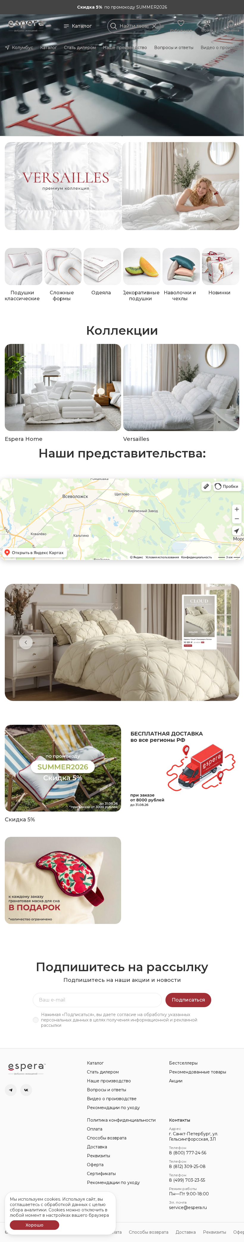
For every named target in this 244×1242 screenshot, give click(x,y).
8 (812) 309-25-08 (187, 1166)
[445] (181, 186)
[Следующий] (218, 642)
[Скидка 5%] (63, 768)
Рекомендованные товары (197, 1072)
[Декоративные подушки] (142, 266)
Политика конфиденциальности (121, 1120)
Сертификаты (101, 1173)
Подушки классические (22, 295)
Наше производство (125, 47)
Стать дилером (80, 47)
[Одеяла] (102, 266)
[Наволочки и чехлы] (181, 266)
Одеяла (101, 292)
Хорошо (34, 1225)
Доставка (97, 1147)
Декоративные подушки (140, 295)
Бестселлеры (183, 1063)
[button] (181, 26)
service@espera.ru (188, 1207)
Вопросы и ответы (173, 47)
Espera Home (24, 439)
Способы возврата (106, 1138)
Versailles (136, 439)
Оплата (94, 1129)
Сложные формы (62, 295)
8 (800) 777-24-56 (187, 1152)
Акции (175, 1081)
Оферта (95, 1164)
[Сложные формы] (63, 266)
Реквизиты (98, 1155)
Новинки (219, 292)
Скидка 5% (20, 819)
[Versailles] (181, 387)
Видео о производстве (112, 1098)
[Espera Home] (63, 387)
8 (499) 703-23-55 (187, 1180)
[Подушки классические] (23, 266)
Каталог (82, 26)
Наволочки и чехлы (180, 295)
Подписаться (188, 1000)
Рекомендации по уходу (113, 1107)
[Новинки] (221, 266)
